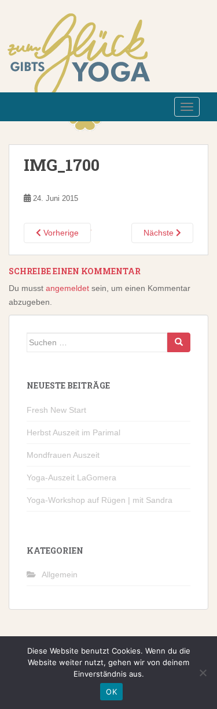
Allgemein (60, 574)
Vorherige (60, 232)
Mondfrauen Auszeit (63, 455)
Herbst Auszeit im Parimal (73, 432)
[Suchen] (178, 342)
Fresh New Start (56, 410)
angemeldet (67, 288)
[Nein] (202, 672)
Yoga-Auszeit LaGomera (71, 477)
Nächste (160, 232)
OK (111, 691)
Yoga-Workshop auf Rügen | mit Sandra (99, 500)
